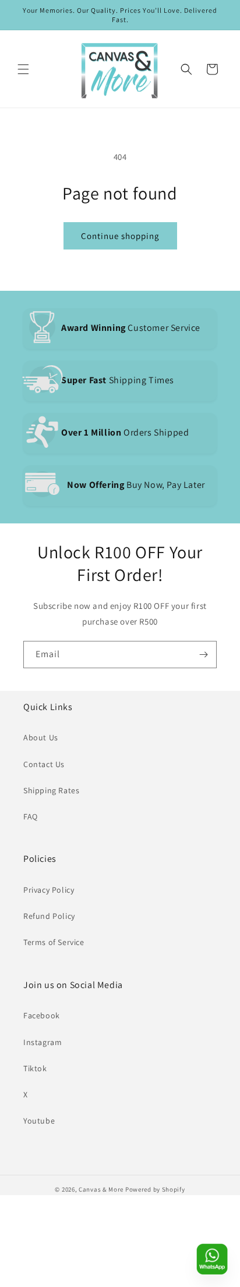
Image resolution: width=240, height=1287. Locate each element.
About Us (40, 737)
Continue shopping (120, 235)
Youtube (39, 1120)
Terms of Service (53, 942)
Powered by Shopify (155, 1189)
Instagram (42, 1042)
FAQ (30, 816)
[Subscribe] (203, 654)
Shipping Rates (51, 790)
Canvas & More (101, 1189)
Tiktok (35, 1068)
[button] (23, 69)
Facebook (41, 1015)
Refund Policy (49, 916)
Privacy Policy (48, 890)
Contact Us (44, 764)
